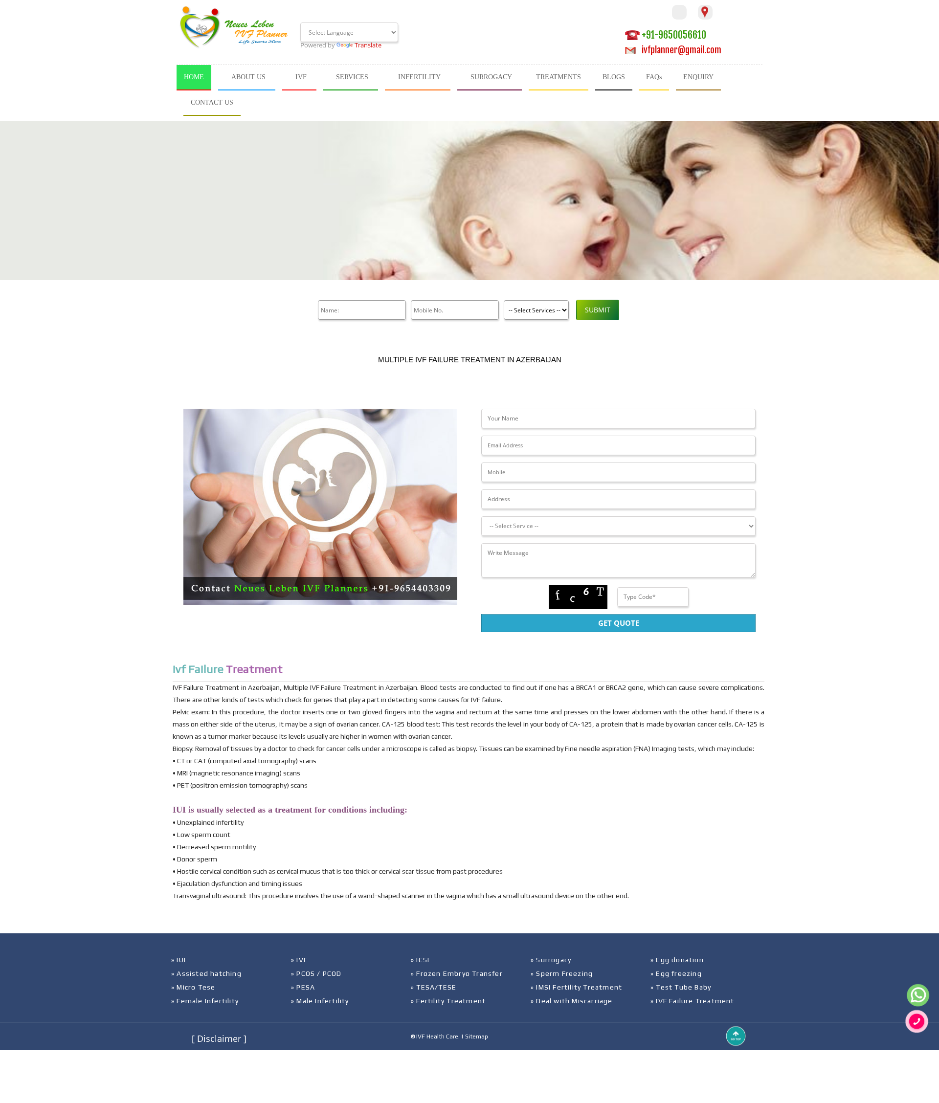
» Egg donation (677, 960)
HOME (194, 77)
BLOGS (614, 77)
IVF (301, 77)
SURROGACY (491, 77)
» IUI (178, 960)
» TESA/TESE (433, 987)
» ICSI (420, 960)
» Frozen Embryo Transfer (457, 973)
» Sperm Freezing (562, 973)
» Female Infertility (205, 1001)
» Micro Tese (193, 987)
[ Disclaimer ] (219, 1038)
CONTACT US (212, 102)
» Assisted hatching (206, 973)
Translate (368, 45)
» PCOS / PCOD (316, 973)
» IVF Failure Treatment (692, 1001)
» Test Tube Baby (680, 987)
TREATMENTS (558, 77)
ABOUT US (248, 77)
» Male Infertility (320, 1001)
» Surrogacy (551, 960)
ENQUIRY (698, 77)
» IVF (299, 960)
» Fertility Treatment (448, 1001)
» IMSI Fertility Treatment (576, 987)
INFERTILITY (419, 77)
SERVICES (352, 77)
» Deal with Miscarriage (572, 1001)
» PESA (303, 987)
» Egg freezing (676, 973)
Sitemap (476, 1036)
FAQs (654, 77)
